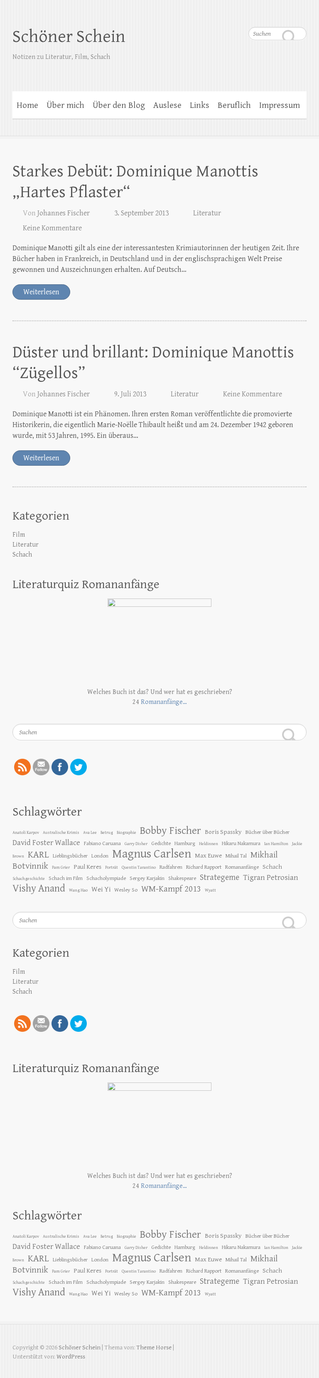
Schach (22, 555)
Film (18, 535)
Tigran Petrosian (270, 877)
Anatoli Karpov (25, 832)
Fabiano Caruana (102, 843)
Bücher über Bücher (267, 832)
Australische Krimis (61, 832)
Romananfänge (242, 867)
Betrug (107, 832)
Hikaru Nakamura (241, 843)
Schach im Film (66, 878)
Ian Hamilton (276, 843)
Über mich (65, 105)
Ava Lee (90, 832)
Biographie (126, 832)
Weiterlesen (41, 292)
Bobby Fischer (170, 831)
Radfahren (171, 867)
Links (199, 105)
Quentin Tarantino (139, 867)
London (99, 856)
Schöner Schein (68, 37)
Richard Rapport (203, 867)
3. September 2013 (141, 213)
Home (27, 105)
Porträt (111, 867)
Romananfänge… (164, 702)
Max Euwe (208, 855)
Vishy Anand (38, 888)
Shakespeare (182, 878)
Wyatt (210, 890)
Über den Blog (119, 105)
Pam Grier (61, 867)
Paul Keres (87, 866)
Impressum (279, 105)
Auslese (167, 105)
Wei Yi (100, 889)
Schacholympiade (106, 878)
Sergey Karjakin (147, 878)
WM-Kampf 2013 (171, 889)
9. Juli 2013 (130, 394)
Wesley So (125, 890)
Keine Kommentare (52, 228)
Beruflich (234, 105)
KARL (38, 854)
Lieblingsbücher (70, 856)
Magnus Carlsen (151, 854)
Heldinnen (208, 843)
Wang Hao (78, 890)
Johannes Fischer (63, 213)
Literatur (207, 213)
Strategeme (219, 877)
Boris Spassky (223, 832)
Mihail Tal (236, 856)
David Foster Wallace (46, 842)
